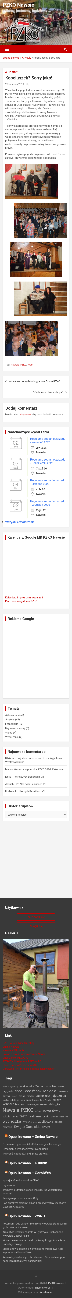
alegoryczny (13, 1087)
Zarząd (59, 1121)
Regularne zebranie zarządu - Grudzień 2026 (47, 503)
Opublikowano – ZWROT (27, 1216)
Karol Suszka (45, 1100)
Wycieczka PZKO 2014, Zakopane (44, 769)
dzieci (14, 1096)
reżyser (38, 1111)
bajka (48, 1087)
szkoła (6, 1116)
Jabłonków (42, 1095)
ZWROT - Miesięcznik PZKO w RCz (23, 1061)
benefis (61, 1087)
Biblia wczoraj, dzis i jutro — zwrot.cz (26, 758)
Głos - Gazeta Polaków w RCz (20, 1065)
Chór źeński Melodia (40, 1091)
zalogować (24, 414)
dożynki (6, 1096)
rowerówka (51, 1110)
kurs (17, 1104)
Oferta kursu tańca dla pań (48, 392)
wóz (35, 1122)
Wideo (8, 732)
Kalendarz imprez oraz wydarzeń (24, 597)
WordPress (46, 1292)
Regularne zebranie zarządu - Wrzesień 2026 (47, 440)
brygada (8, 1091)
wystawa (27, 1122)
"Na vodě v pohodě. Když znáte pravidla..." (26, 1153)
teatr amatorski (38, 1116)
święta (46, 1127)
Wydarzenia (12, 737)
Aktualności (12, 715)
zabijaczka (45, 1121)
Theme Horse (43, 1287)
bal (54, 1086)
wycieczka (12, 1121)
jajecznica (59, 1095)
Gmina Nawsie (11, 1046)
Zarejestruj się (36, 917)
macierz (43, 1104)
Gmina (22, 1096)
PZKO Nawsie (18, 5)
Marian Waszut (13, 769)
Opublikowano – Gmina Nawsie (32, 1137)
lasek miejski (33, 1104)
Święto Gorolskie (27, 1127)
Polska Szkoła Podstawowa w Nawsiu (24, 1054)
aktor (5, 1087)
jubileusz (15, 1100)
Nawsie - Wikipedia (13, 1050)
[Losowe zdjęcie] (36, 940)
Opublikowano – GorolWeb (29, 1173)
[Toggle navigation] (7, 49)
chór (18, 1091)
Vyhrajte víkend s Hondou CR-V (21, 1180)
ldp (27, 84)
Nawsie (15, 364)
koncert (8, 1104)
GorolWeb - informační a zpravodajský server (29, 1068)
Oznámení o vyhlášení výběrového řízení (25, 1148)
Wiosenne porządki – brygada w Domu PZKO (34, 381)
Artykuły (11, 72)
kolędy (57, 1099)
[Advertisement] (36, 660)
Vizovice (54, 1117)
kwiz (23, 1104)
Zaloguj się (36, 926)
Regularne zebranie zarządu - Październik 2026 (47, 461)
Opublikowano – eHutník (27, 1163)
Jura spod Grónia (30, 1100)
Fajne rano (9, 1185)
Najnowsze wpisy (15, 728)
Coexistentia (63, 1091)
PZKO (23, 364)
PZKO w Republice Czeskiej (18, 1043)
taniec (15, 1116)
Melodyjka (54, 1104)
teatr (30, 364)
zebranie (7, 1127)
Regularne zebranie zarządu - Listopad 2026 (47, 482)
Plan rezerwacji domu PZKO (21, 601)
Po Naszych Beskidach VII (29, 776)
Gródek (30, 1096)
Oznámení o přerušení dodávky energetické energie (32, 1144)
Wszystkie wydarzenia (19, 522)
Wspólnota (63, 1117)
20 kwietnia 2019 (14, 84)
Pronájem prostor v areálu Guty (20, 1198)
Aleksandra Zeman (32, 1086)
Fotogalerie (11, 723)
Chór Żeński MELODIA (15, 1057)
